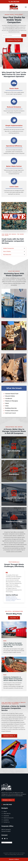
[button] (26, 7)
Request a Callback (14, 859)
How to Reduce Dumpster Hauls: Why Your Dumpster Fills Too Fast (13, 644)
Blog (4, 640)
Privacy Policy (13, 854)
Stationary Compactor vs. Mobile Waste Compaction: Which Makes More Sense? (12, 678)
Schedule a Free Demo (14, 40)
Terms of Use (20, 854)
